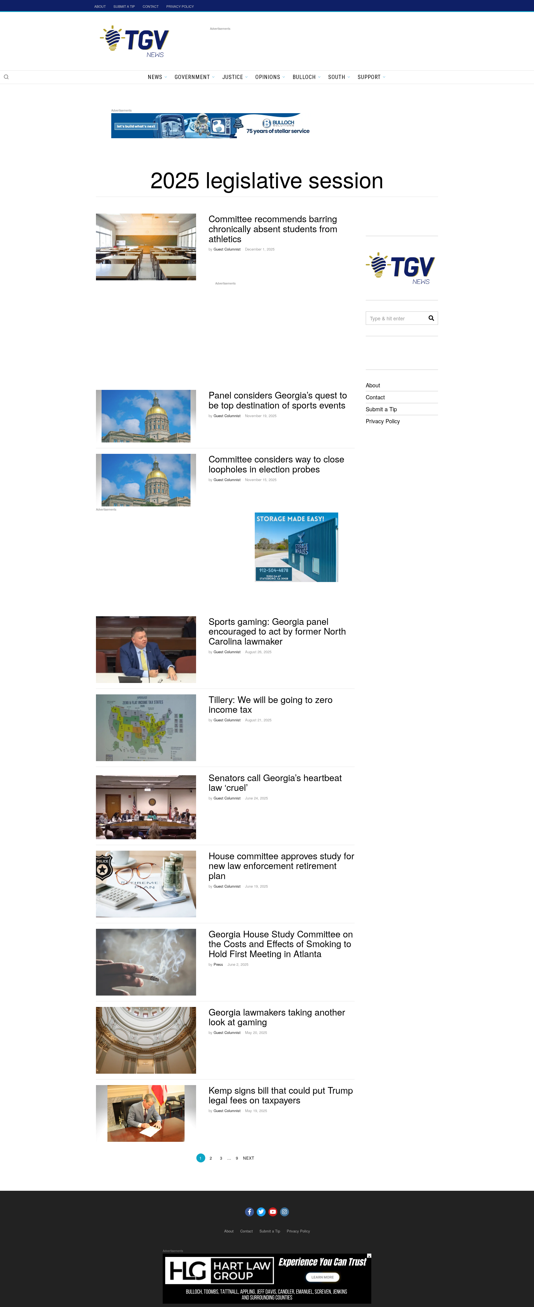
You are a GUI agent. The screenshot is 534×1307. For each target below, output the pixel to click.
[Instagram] (284, 1211)
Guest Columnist (227, 249)
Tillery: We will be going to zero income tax (271, 704)
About (373, 385)
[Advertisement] (311, 44)
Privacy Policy (383, 421)
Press (218, 964)
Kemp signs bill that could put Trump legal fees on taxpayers (281, 1094)
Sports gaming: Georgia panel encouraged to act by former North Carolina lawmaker (277, 631)
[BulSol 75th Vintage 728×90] (212, 125)
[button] (6, 77)
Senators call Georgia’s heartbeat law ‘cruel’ (275, 782)
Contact (375, 397)
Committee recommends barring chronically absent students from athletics (273, 228)
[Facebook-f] (249, 1211)
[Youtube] (272, 1211)
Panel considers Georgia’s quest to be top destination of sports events (278, 399)
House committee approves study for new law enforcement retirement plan (281, 865)
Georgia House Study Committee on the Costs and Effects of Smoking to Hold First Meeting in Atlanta (281, 943)
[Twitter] (261, 1211)
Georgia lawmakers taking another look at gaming (277, 1016)
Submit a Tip (381, 409)
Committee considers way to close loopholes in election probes (276, 463)
